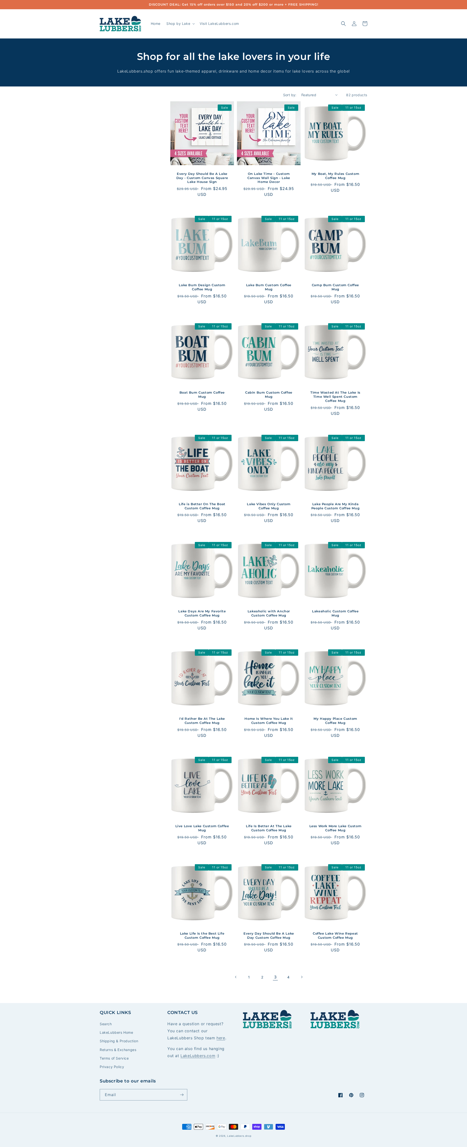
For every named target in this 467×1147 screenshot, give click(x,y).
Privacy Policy (112, 1067)
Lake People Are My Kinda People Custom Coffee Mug (335, 506)
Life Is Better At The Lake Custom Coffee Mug (269, 828)
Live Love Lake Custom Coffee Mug (202, 828)
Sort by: (289, 95)
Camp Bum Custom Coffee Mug (335, 287)
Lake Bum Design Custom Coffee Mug (202, 287)
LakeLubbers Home (116, 1032)
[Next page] (301, 977)
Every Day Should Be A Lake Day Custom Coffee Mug (268, 935)
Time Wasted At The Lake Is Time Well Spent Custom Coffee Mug (335, 396)
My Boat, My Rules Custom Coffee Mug (335, 176)
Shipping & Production (119, 1041)
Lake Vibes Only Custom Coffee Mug (268, 506)
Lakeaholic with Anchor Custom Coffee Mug (269, 613)
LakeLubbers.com (197, 1055)
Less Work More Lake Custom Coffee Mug (335, 828)
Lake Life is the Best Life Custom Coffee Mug (202, 935)
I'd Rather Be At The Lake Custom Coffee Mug (202, 721)
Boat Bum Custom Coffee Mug (202, 394)
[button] (180, 24)
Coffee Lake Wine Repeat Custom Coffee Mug (335, 935)
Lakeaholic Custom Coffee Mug (335, 613)
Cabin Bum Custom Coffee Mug (268, 394)
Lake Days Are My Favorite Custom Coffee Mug (202, 613)
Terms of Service (114, 1058)
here (220, 1037)
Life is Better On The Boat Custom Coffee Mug (202, 506)
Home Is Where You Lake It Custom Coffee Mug (268, 721)
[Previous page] (236, 977)
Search (106, 1024)
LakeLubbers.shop (239, 1135)
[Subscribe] (181, 1094)
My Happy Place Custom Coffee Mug (335, 721)
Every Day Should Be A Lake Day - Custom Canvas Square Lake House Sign (202, 178)
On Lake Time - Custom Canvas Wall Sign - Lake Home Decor (268, 178)
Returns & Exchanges (118, 1050)
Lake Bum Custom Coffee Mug (268, 287)
